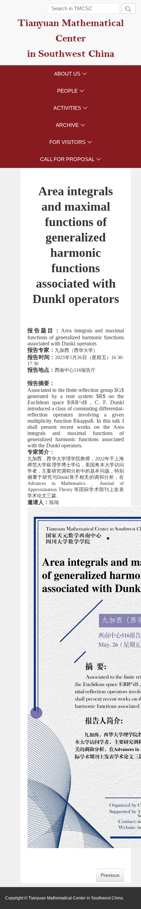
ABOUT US (70, 74)
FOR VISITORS (70, 142)
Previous (110, 875)
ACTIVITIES (70, 108)
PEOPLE (70, 91)
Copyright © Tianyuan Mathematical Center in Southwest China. (64, 898)
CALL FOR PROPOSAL (70, 159)
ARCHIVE (70, 125)
